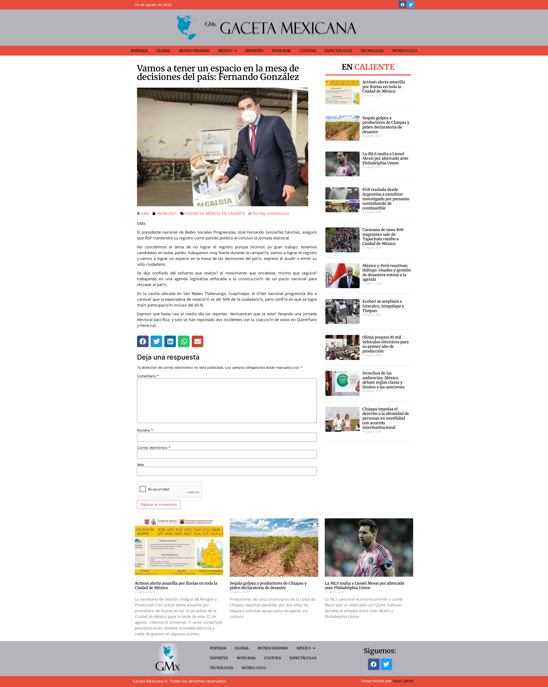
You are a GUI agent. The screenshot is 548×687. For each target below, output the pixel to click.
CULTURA (307, 51)
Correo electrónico (153, 447)
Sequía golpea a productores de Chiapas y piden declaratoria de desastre (386, 124)
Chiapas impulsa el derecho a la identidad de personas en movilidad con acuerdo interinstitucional (385, 418)
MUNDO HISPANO (194, 51)
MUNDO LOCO (404, 51)
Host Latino (403, 680)
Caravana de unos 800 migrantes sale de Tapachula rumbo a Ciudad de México (383, 236)
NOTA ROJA (281, 51)
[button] (143, 341)
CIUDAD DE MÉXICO (202, 213)
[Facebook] (402, 4)
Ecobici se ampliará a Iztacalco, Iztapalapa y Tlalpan (383, 306)
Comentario (148, 376)
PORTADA (139, 51)
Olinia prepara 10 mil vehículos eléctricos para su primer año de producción (385, 344)
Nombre (145, 430)
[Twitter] (410, 4)
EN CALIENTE (233, 213)
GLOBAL (163, 51)
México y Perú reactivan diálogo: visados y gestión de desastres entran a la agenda (386, 272)
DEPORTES (254, 51)
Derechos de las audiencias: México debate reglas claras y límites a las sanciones (383, 380)
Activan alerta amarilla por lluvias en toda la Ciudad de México (383, 87)
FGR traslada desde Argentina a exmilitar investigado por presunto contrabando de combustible (386, 198)
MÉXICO (225, 51)
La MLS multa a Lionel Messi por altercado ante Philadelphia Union (385, 158)
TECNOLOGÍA (372, 51)
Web (140, 464)
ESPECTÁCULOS (338, 51)
